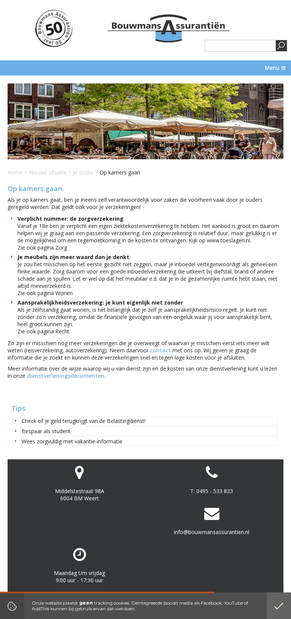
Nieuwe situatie (48, 172)
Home (15, 172)
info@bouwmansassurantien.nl (211, 532)
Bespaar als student (46, 431)
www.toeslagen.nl (228, 240)
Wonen (64, 293)
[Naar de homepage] (169, 28)
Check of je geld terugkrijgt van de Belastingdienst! (84, 420)
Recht (62, 331)
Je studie (84, 172)
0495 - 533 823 (214, 491)
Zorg (61, 247)
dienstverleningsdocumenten (65, 375)
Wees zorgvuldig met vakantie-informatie (72, 441)
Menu (273, 67)
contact (160, 350)
